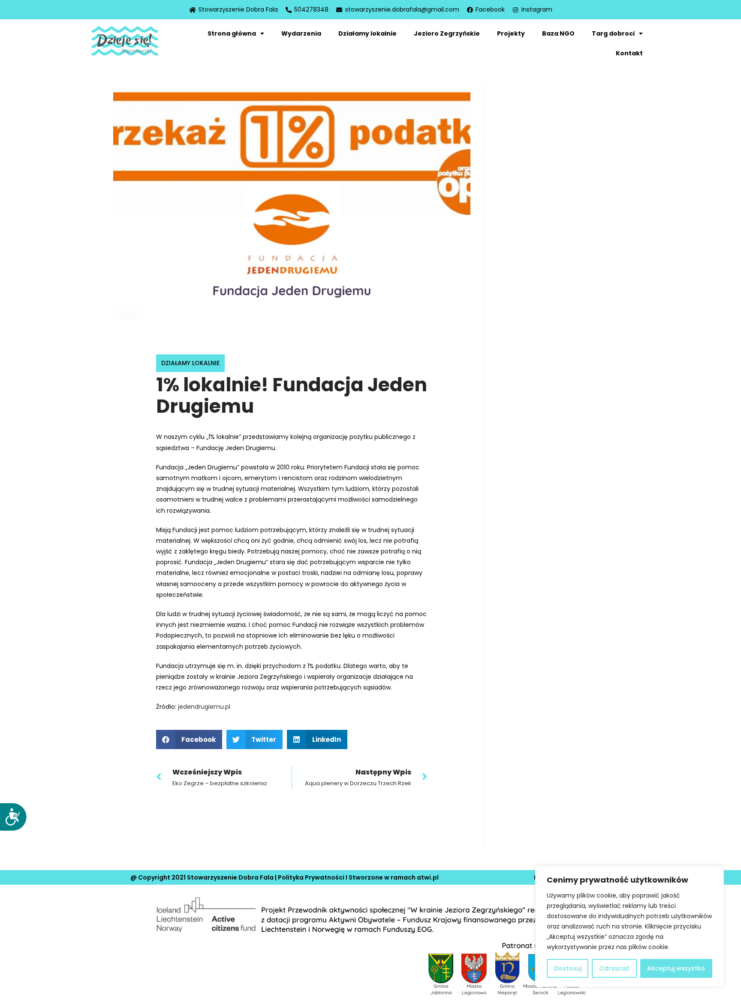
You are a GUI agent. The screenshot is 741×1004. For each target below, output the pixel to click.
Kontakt (629, 53)
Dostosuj (567, 968)
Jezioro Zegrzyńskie (447, 33)
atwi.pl (428, 877)
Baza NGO (558, 33)
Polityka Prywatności (311, 877)
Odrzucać (614, 968)
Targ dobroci (613, 33)
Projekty (511, 33)
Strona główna (232, 33)
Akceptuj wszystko (676, 968)
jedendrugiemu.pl (204, 706)
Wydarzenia (301, 33)
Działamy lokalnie (367, 33)
